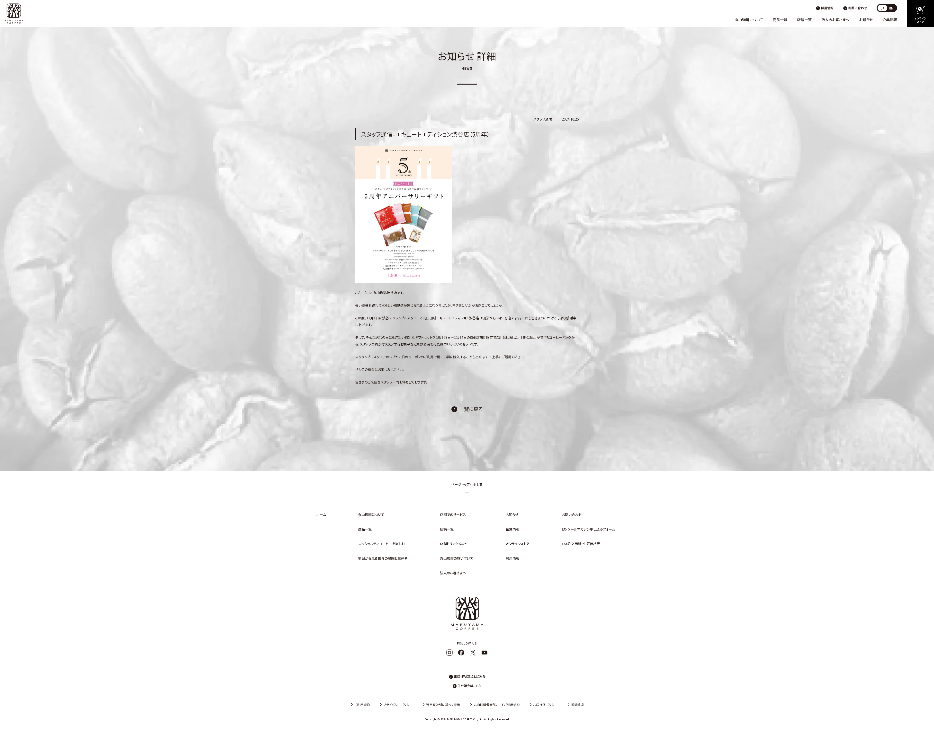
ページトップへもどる (467, 484)
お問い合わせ (857, 8)
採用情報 (827, 8)
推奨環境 (577, 704)
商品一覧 (780, 19)
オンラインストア (518, 543)
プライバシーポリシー (398, 704)
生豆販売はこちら (469, 685)
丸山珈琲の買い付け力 (457, 558)
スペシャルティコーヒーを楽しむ (381, 543)
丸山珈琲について (749, 19)
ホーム (321, 514)
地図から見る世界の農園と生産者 (383, 558)
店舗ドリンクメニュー (455, 543)
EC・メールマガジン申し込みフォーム (588, 529)
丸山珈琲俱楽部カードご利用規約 (497, 704)
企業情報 (889, 19)
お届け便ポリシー (545, 704)
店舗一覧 (804, 19)
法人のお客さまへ (835, 19)
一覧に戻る (471, 408)
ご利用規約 (362, 704)
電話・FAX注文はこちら (469, 676)
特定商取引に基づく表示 (443, 704)
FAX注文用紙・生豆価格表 (581, 543)
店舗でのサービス (453, 514)
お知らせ (866, 19)
